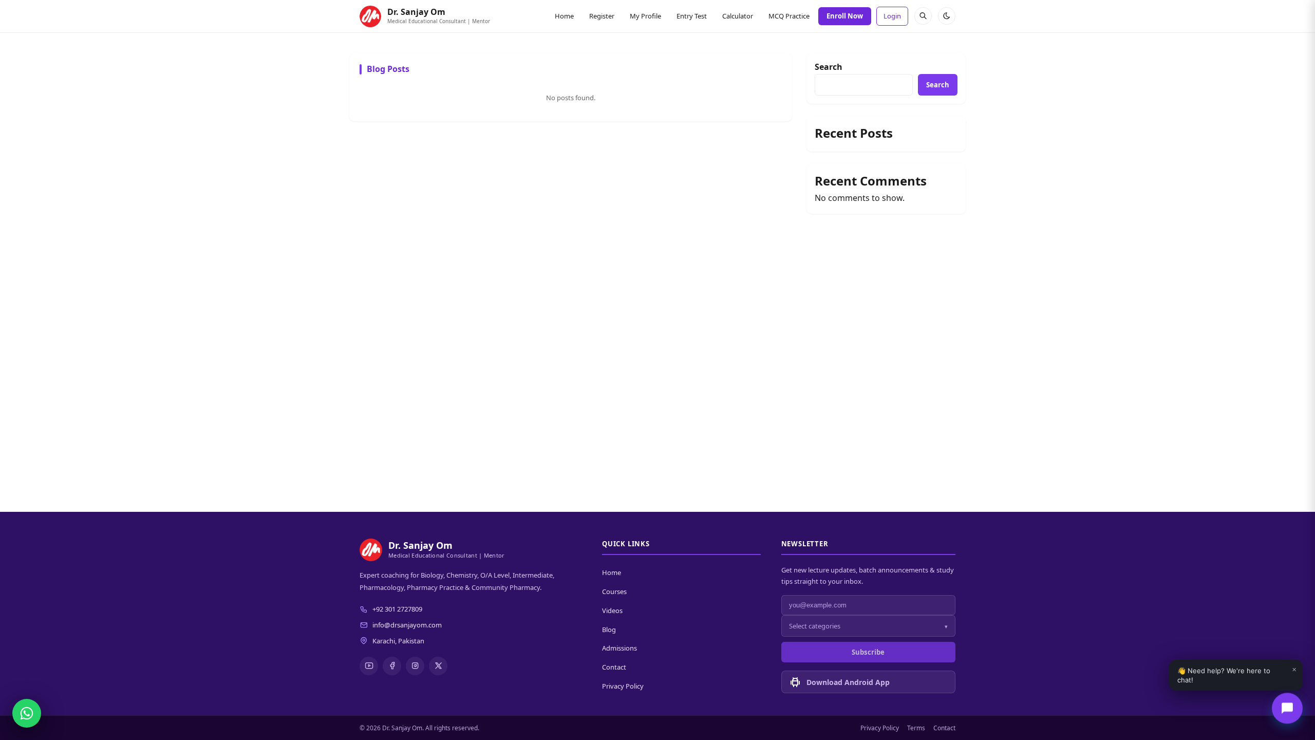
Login (892, 16)
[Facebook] (392, 666)
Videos (612, 610)
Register (601, 16)
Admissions (619, 648)
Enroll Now (844, 16)
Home (564, 16)
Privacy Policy (623, 686)
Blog (609, 629)
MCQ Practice (789, 16)
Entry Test (692, 16)
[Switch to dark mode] (946, 16)
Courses (614, 591)
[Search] (923, 16)
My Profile (645, 16)
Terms (916, 728)
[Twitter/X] (438, 666)
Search (828, 66)
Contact (614, 667)
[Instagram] (415, 666)
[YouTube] (369, 666)
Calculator (737, 16)
